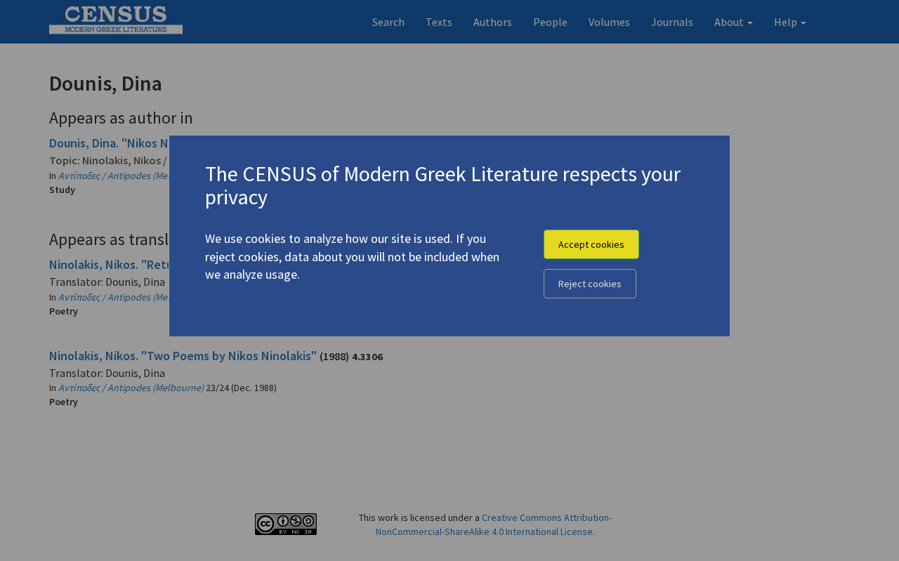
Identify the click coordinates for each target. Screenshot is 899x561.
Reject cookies (590, 283)
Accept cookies (591, 244)
